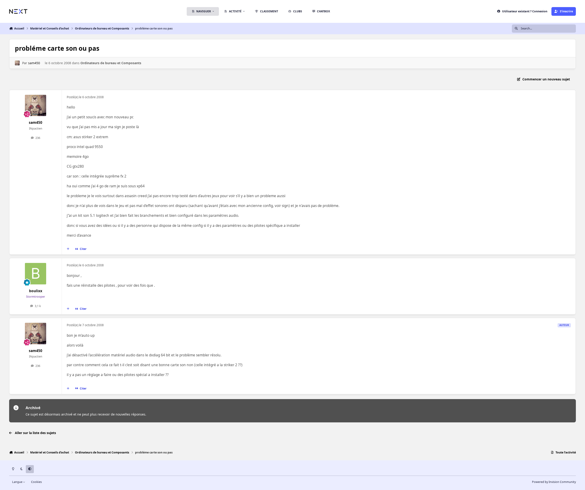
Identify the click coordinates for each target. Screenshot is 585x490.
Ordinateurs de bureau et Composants (110, 63)
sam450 (34, 63)
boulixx (35, 291)
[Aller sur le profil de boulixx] (35, 273)
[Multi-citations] (68, 249)
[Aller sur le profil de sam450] (17, 63)
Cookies (36, 482)
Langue (17, 482)
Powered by (554, 482)
